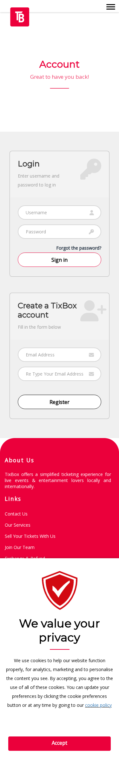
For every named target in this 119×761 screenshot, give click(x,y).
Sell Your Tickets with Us (30, 536)
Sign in (59, 259)
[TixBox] (19, 15)
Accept (59, 742)
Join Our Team (20, 547)
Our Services (17, 525)
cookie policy (98, 705)
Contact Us (16, 514)
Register (59, 402)
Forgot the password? (78, 248)
